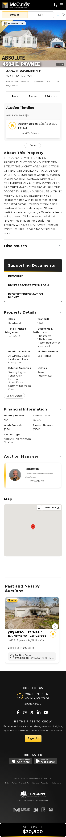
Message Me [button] (37, 480)
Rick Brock (32, 468)
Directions (50, 507)
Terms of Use (24, 783)
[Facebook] (18, 712)
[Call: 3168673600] (55, 5)
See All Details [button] (14, 395)
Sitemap (35, 783)
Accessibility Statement (51, 783)
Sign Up (33, 738)
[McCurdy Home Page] (16, 4)
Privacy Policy (11, 783)
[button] (58, 14)
